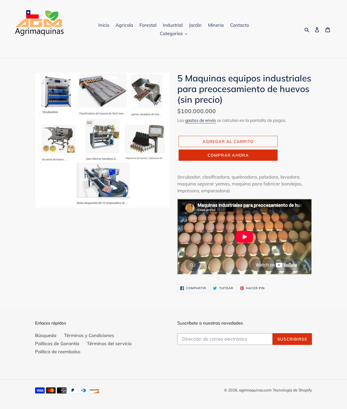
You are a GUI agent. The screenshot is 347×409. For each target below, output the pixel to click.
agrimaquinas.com (255, 390)
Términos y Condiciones (89, 335)
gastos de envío (200, 120)
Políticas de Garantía (57, 343)
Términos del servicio (109, 343)
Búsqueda (45, 335)
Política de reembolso (57, 352)
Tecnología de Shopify (292, 390)
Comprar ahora (228, 155)
